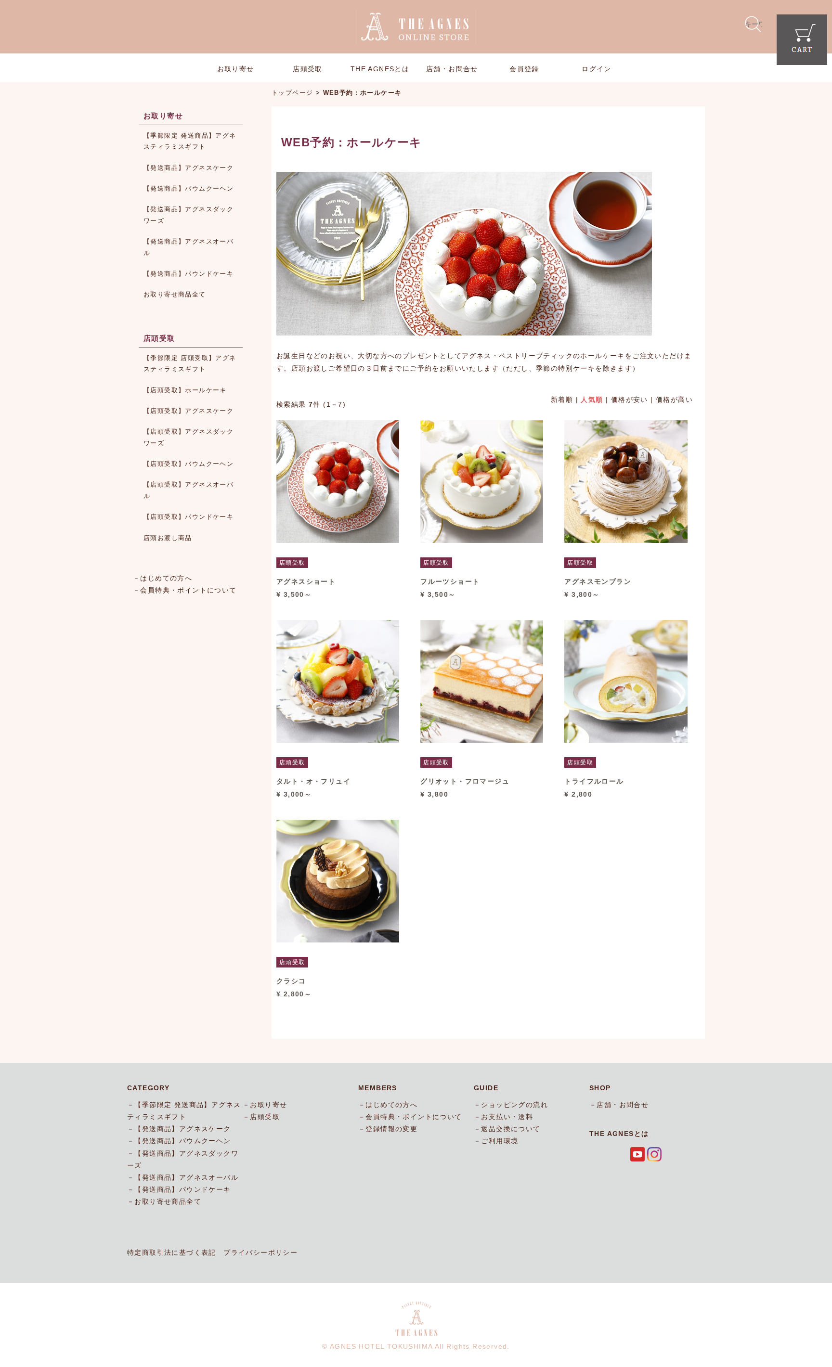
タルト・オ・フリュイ (313, 781)
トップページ (292, 92)
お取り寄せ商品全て (174, 294)
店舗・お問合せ (452, 69)
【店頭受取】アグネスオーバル (188, 490)
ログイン (596, 69)
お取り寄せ (235, 69)
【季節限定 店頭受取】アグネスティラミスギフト (189, 363)
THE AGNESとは (380, 69)
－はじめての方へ (162, 578)
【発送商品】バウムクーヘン (188, 188)
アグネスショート (306, 581)
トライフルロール (594, 781)
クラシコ (291, 981)
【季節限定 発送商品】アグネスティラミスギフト (189, 141)
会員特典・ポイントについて (413, 1117)
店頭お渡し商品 (167, 538)
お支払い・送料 (507, 1117)
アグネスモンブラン (597, 581)
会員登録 (524, 69)
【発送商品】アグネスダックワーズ (188, 215)
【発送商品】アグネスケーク (188, 167)
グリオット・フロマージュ (464, 781)
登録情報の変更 (391, 1129)
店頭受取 (308, 69)
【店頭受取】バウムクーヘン (188, 463)
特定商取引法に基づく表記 (171, 1252)
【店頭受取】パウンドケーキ (188, 516)
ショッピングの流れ (514, 1105)
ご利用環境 (499, 1141)
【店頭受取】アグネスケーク (188, 410)
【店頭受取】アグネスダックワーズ (188, 437)
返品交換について (510, 1129)
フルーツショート (450, 581)
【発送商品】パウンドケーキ (188, 273)
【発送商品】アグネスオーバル (188, 247)
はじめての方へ (391, 1105)
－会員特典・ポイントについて (185, 590)
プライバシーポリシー (260, 1252)
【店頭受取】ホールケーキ (185, 390)
